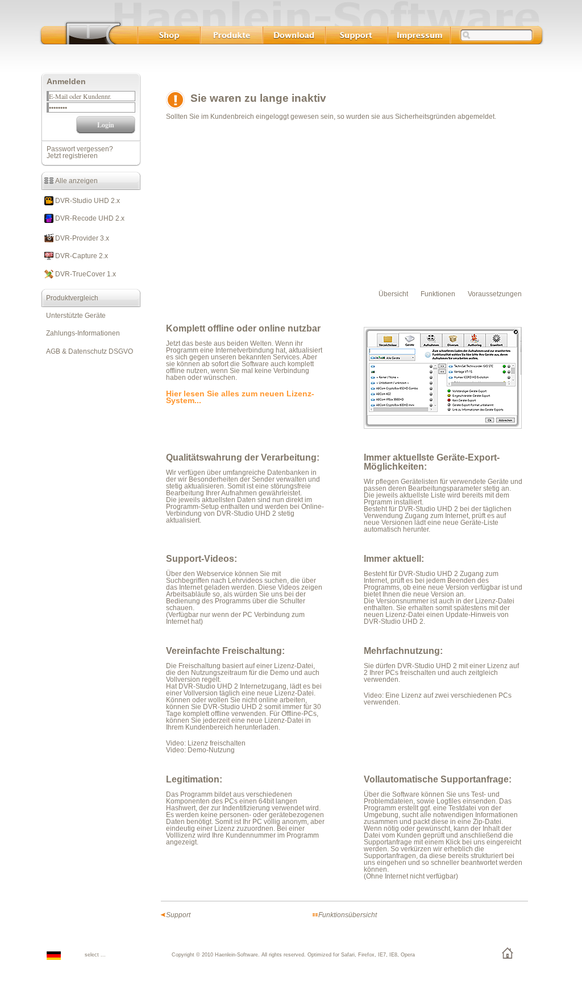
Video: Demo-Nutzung (200, 750)
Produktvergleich (69, 298)
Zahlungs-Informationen (80, 333)
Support (178, 915)
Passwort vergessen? (80, 149)
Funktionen (438, 294)
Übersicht (393, 294)
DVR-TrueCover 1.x (84, 274)
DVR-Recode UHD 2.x (88, 218)
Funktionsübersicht (347, 915)
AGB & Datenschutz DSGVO (87, 351)
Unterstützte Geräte (73, 316)
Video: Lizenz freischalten (206, 743)
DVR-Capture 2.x (80, 256)
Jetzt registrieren (72, 156)
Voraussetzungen (495, 294)
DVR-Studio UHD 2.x (86, 201)
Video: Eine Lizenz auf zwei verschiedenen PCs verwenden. (438, 698)
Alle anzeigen (75, 181)
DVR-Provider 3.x (81, 238)
